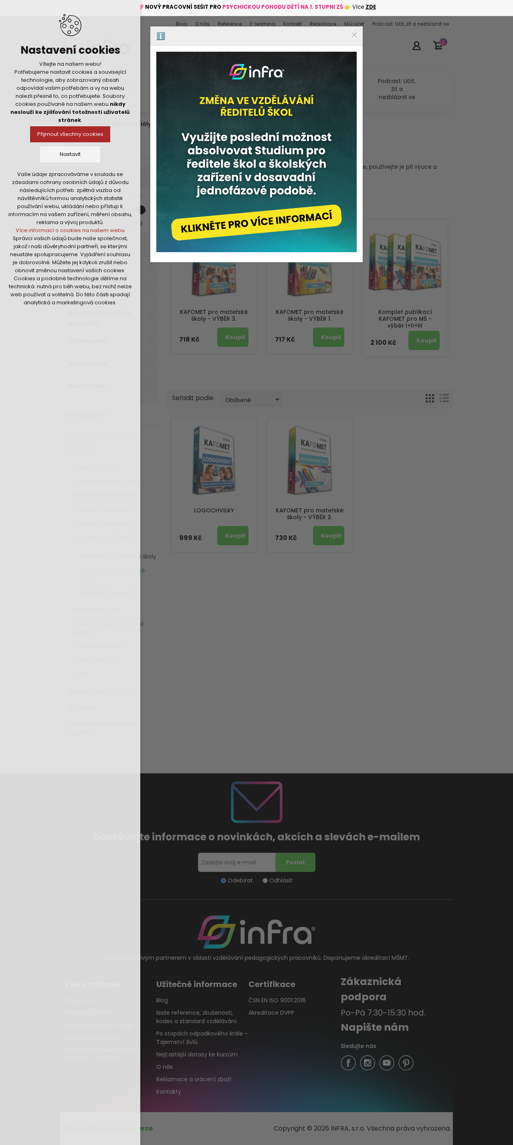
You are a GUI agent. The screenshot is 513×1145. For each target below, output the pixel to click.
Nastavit (70, 154)
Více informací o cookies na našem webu (70, 230)
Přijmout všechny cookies (70, 134)
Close (354, 34)
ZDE (371, 7)
